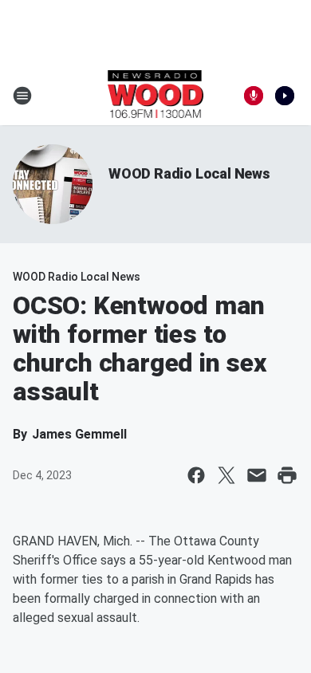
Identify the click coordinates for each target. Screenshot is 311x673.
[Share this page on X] (226, 475)
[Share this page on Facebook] (196, 475)
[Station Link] (156, 95)
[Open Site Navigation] (22, 95)
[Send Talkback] (253, 95)
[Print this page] (287, 475)
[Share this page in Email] (257, 475)
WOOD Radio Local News (189, 173)
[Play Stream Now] (284, 95)
